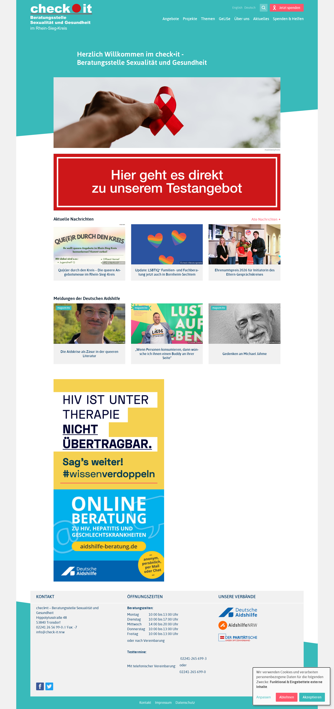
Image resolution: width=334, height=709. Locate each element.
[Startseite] (61, 17)
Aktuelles (261, 19)
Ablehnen (286, 697)
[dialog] (291, 686)
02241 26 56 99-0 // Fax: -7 (56, 627)
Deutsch (250, 7)
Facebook (40, 686)
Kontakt (145, 702)
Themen (208, 19)
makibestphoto (272, 150)
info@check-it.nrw (50, 632)
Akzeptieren (312, 697)
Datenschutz (185, 702)
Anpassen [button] (263, 697)
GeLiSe (224, 19)
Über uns (241, 19)
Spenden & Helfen (288, 19)
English (237, 7)
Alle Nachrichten (264, 219)
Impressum (163, 702)
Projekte (190, 19)
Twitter (49, 686)
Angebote (171, 19)
